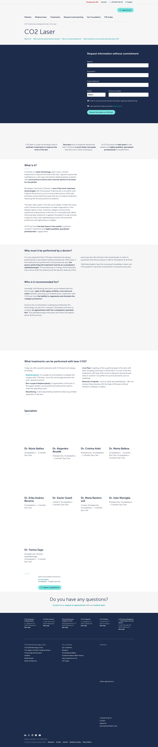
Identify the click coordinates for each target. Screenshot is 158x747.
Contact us (57, 605)
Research (65, 650)
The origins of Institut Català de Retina (37, 650)
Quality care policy (75, 742)
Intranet (65, 742)
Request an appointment (51, 587)
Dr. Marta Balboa (119, 448)
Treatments (55, 17)
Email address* (93, 81)
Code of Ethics (87, 742)
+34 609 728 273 (117, 2)
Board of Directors (30, 661)
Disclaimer (51, 742)
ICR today (108, 17)
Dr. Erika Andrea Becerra (34, 499)
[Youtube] (40, 735)
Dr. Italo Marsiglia (119, 497)
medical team (99, 605)
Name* (90, 62)
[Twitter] (29, 735)
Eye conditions (67, 647)
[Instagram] (32, 735)
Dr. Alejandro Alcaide (60, 450)
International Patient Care (108, 726)
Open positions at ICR (69, 658)
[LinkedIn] (25, 735)
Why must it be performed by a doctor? (46, 39)
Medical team (41, 17)
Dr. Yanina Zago (33, 549)
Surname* (91, 71)
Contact (104, 2)
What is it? (27, 39)
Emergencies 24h (92, 2)
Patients (27, 17)
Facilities (27, 655)
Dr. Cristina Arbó (91, 448)
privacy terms (117, 106)
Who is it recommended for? (72, 39)
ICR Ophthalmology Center (33, 647)
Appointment (126, 10)
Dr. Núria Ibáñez (34, 448)
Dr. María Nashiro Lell (91, 499)
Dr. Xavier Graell (62, 497)
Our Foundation (94, 17)
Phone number (115, 91)
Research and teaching (73, 17)
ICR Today (65, 661)
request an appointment (75, 605)
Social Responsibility (69, 653)
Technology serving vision (33, 653)
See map (27, 627)
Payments (103, 723)
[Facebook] (36, 735)
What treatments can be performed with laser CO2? (101, 39)
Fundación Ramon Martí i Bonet (72, 655)
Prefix (89, 91)
